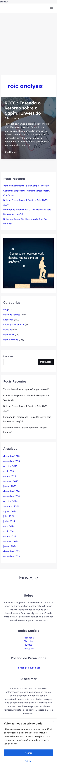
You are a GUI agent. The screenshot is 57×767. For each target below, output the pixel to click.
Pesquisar (8, 356)
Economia (8, 319)
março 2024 (9, 536)
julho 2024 (8, 516)
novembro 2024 (11, 496)
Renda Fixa (8, 334)
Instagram (29, 648)
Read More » (11, 152)
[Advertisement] (28, 43)
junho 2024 (9, 521)
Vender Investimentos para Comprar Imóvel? (26, 185)
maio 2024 (8, 526)
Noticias (7, 329)
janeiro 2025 (9, 486)
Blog (5, 309)
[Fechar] (54, 721)
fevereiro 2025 (10, 481)
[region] (28, 743)
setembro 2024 (11, 506)
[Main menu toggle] (51, 8)
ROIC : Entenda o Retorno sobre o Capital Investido (23, 108)
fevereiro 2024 (10, 541)
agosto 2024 (9, 511)
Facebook (29, 637)
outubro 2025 (10, 466)
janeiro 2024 (9, 546)
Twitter (28, 645)
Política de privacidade (28, 667)
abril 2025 (8, 471)
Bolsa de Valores (13, 118)
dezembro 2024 (11, 491)
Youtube (28, 641)
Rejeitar (28, 761)
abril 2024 (8, 531)
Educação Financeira (13, 324)
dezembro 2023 (11, 551)
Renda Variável (10, 339)
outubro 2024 (10, 501)
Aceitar (28, 752)
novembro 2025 (11, 461)
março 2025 (9, 476)
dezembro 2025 (11, 456)
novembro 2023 (11, 556)
